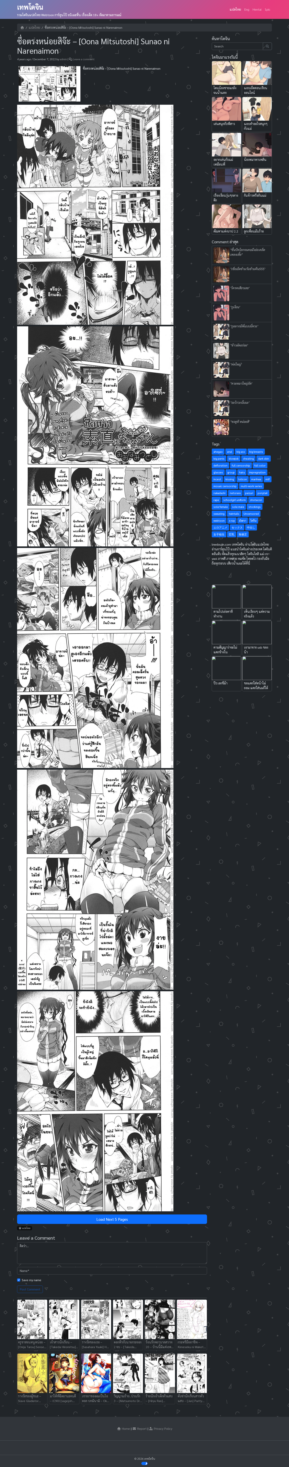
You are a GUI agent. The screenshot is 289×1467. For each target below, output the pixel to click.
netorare (235, 493)
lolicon (242, 479)
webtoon (219, 520)
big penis (219, 458)
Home (125, 1428)
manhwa (256, 479)
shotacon (256, 500)
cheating (248, 458)
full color (260, 465)
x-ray (232, 520)
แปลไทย (235, 9)
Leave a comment (84, 59)
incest (217, 479)
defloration (220, 465)
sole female (221, 506)
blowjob (234, 458)
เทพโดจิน (30, 7)
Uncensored (251, 513)
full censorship (241, 465)
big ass (241, 451)
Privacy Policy (162, 1428)
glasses (218, 472)
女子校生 (219, 534)
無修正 (243, 534)
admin (63, 59)
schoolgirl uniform (234, 500)
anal (229, 451)
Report (141, 1428)
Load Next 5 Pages (112, 1219)
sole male (238, 506)
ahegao (218, 451)
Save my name (31, 1280)
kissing (229, 479)
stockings (255, 506)
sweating (219, 513)
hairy (242, 472)
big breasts (256, 451)
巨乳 (231, 534)
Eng (246, 9)
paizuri (249, 493)
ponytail (263, 493)
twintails (234, 513)
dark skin (263, 458)
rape (216, 500)
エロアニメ (220, 527)
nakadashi (219, 493)
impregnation (257, 472)
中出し (251, 527)
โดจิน (253, 520)
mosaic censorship (225, 486)
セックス (237, 527)
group (231, 472)
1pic (267, 9)
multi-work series (251, 486)
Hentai (256, 9)
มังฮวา (242, 520)
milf (267, 479)
